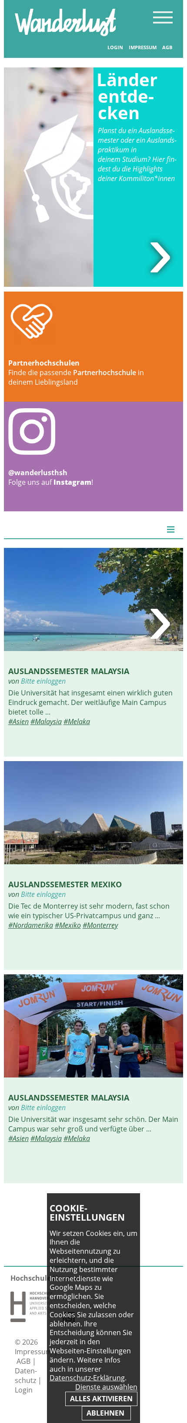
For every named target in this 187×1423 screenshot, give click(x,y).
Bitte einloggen (43, 681)
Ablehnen (106, 1413)
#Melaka (76, 721)
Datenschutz (26, 1375)
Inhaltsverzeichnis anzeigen (162, 17)
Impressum (143, 47)
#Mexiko (68, 925)
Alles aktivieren (101, 1398)
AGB (167, 47)
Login (115, 47)
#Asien (18, 721)
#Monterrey (100, 925)
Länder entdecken (127, 95)
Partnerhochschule (104, 372)
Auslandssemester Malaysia (68, 670)
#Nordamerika (30, 925)
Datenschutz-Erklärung (87, 1378)
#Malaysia (46, 721)
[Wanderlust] (65, 33)
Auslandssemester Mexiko (65, 884)
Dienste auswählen (106, 1387)
